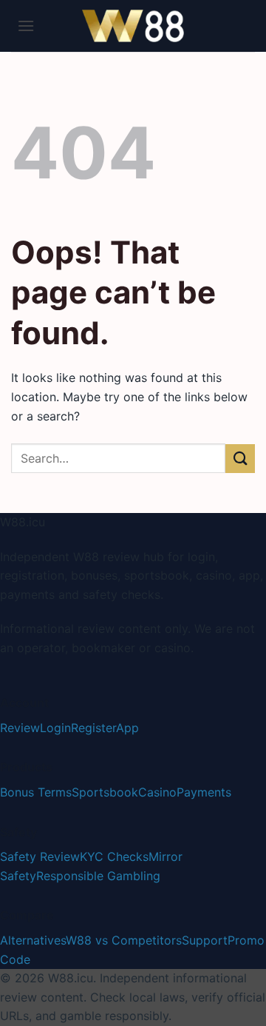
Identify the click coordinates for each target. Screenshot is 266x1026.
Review (20, 727)
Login (55, 727)
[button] (26, 25)
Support (205, 940)
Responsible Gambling (98, 875)
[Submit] (240, 458)
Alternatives (33, 940)
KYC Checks (114, 856)
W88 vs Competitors (124, 940)
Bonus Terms (36, 792)
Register (93, 727)
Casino (157, 792)
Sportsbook (105, 792)
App (127, 727)
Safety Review (40, 856)
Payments (204, 792)
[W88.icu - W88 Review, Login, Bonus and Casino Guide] (133, 26)
